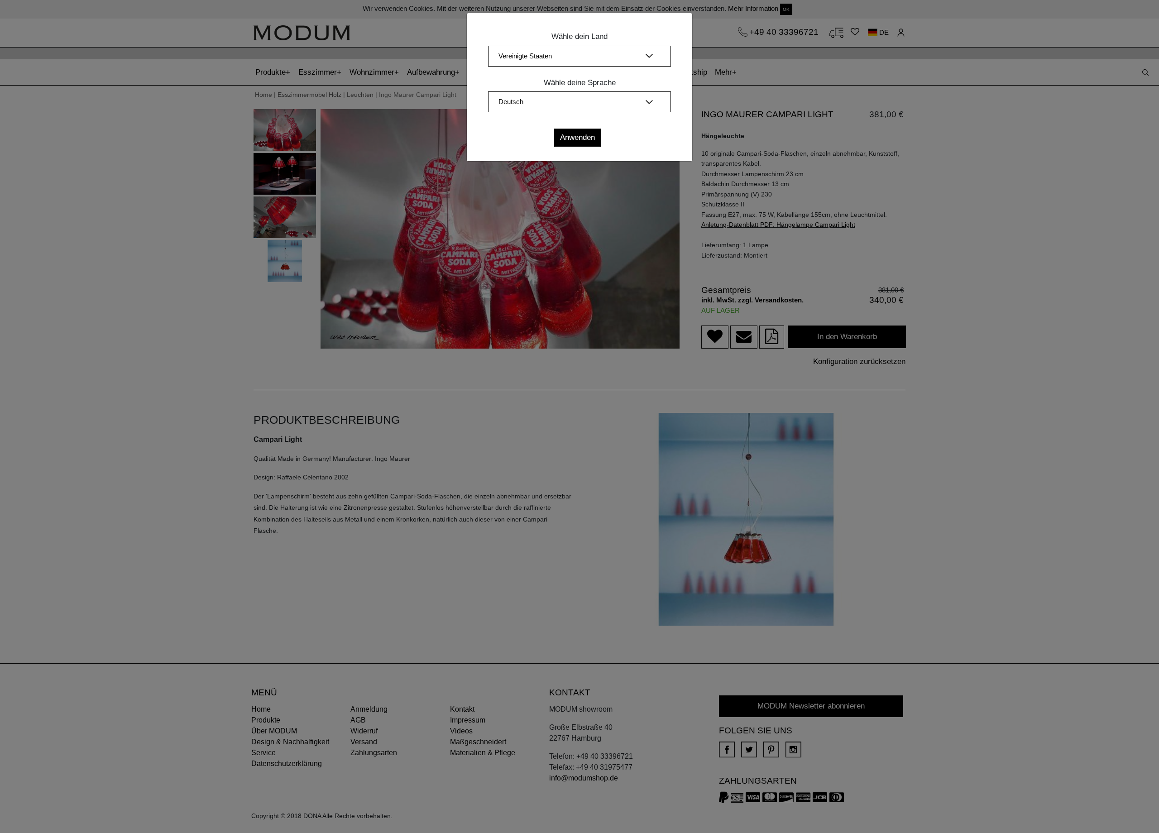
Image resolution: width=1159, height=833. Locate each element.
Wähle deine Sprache (580, 82)
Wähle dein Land (579, 36)
